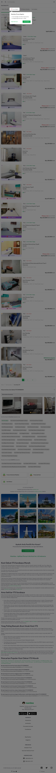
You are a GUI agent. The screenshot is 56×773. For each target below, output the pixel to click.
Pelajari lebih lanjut (14, 21)
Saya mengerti (26, 21)
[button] (14, 9)
